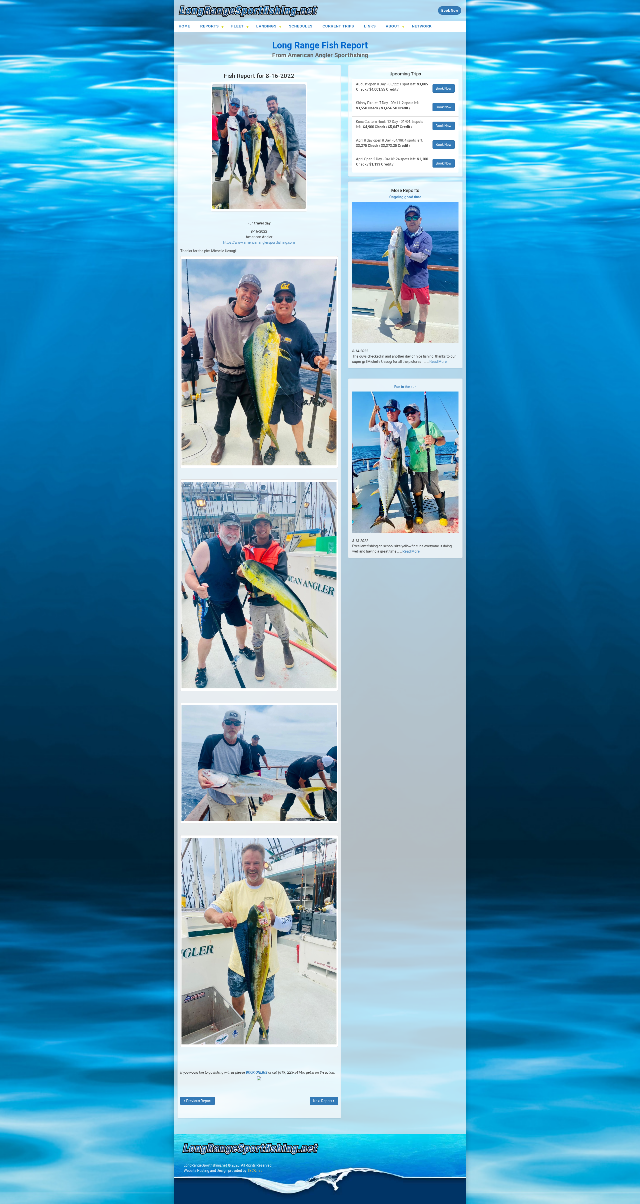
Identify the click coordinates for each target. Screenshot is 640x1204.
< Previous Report (198, 1101)
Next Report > (324, 1101)
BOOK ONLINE (257, 1072)
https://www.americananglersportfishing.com (259, 242)
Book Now (444, 88)
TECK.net (254, 1171)
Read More (438, 362)
